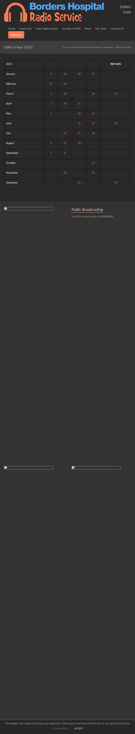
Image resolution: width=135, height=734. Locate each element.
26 (93, 113)
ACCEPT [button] (79, 729)
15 (79, 182)
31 (115, 93)
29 (115, 182)
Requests (16, 34)
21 (79, 103)
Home (11, 28)
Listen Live (25, 28)
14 (65, 103)
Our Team (101, 28)
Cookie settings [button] (60, 728)
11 (65, 143)
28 (93, 133)
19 (79, 113)
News (88, 28)
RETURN (115, 64)
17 (50, 84)
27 (93, 74)
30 (115, 123)
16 (79, 123)
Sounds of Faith (71, 28)
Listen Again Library (47, 28)
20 (79, 74)
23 (93, 123)
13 (65, 74)
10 (65, 93)
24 (65, 84)
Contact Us (117, 28)
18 (79, 143)
